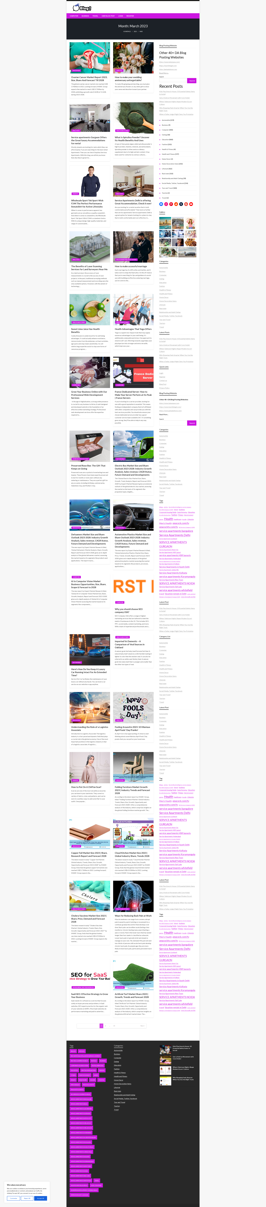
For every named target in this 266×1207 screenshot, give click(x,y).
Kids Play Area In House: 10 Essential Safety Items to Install (182, 1048)
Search (161, 77)
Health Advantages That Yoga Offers (133, 329)
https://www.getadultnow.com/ (170, 411)
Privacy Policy (164, 388)
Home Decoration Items (80, 459)
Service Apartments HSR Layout (170, 552)
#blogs (161, 507)
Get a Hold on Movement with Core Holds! (174, 98)
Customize (13, 1198)
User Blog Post (108, 16)
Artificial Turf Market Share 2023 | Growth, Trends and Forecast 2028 (132, 995)
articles (166, 507)
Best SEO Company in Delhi (166, 509)
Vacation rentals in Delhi (175, 594)
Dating (164, 135)
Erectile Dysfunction (165, 515)
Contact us (163, 380)
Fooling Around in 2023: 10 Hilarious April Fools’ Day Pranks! (132, 728)
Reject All (27, 1198)
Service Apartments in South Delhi (174, 567)
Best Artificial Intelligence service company (180, 507)
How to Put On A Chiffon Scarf (86, 787)
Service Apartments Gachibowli (168, 539)
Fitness (180, 515)
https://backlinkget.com (168, 66)
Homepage (127, 31)
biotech (176, 510)
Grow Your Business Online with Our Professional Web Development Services (89, 394)
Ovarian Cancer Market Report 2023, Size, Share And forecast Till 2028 (89, 78)
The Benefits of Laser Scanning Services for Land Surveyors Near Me (89, 268)
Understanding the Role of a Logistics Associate (89, 728)
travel (161, 594)
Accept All (40, 1198)
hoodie (184, 519)
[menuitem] (74, 16)
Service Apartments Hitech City (168, 550)
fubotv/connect (188, 515)
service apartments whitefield (175, 590)
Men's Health (165, 523)
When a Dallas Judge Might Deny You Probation (176, 114)
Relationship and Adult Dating (126, 259)
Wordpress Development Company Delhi (169, 597)
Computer (74, 16)
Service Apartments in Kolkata (169, 564)
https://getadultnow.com (168, 69)
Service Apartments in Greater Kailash (169, 561)
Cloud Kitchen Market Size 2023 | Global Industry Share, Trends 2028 (132, 854)
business (182, 510)
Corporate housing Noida (167, 512)
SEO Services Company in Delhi (187, 527)
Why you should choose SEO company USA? (129, 610)
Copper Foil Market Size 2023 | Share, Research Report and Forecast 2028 (89, 854)
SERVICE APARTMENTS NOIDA (177, 583)
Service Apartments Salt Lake (170, 587)
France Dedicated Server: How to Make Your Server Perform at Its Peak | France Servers (133, 394)
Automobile (120, 459)
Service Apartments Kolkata (173, 572)
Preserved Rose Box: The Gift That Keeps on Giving (88, 467)
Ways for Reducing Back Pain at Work (133, 915)
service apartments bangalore (176, 530)
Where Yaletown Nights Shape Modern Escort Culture (183, 1068)
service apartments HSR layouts (175, 555)
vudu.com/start (191, 594)
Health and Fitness (122, 130)
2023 (135, 31)
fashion (174, 515)
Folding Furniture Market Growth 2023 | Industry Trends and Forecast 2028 (132, 790)
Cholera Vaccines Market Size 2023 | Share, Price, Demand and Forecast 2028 (89, 918)
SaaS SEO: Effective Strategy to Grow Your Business (89, 995)
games (161, 519)
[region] (27, 1192)
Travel (95, 16)
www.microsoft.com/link (188, 597)
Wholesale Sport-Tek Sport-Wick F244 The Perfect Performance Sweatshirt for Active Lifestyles (87, 203)
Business (85, 16)
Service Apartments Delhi (174, 535)
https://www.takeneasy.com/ (169, 62)
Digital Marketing (182, 512)
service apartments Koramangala (177, 576)
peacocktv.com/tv (168, 527)
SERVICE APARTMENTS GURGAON (173, 544)
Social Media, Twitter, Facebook (83, 987)
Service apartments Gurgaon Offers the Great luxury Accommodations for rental (89, 140)
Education (76, 70)
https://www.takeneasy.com (169, 403)
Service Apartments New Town (171, 580)
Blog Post (162, 384)
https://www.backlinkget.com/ (170, 407)
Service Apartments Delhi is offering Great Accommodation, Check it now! (133, 202)
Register (130, 16)
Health (168, 519)
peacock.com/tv (181, 523)
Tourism (164, 193)
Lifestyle (119, 70)
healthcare (177, 519)
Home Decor (166, 159)
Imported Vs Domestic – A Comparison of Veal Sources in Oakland (130, 644)
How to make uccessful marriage (131, 266)
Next (142, 1026)
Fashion (75, 193)
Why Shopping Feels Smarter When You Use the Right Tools (183, 1079)
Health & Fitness (167, 149)
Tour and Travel (167, 188)
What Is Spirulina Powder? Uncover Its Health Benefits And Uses (132, 139)
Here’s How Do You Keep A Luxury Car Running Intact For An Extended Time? (89, 672)
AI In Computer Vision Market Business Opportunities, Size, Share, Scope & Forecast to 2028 (88, 584)
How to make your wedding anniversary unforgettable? (128, 78)
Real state (76, 130)
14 (114, 1026)
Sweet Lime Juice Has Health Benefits (85, 330)
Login (120, 16)
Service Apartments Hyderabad (170, 558)
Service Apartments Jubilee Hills (169, 570)
